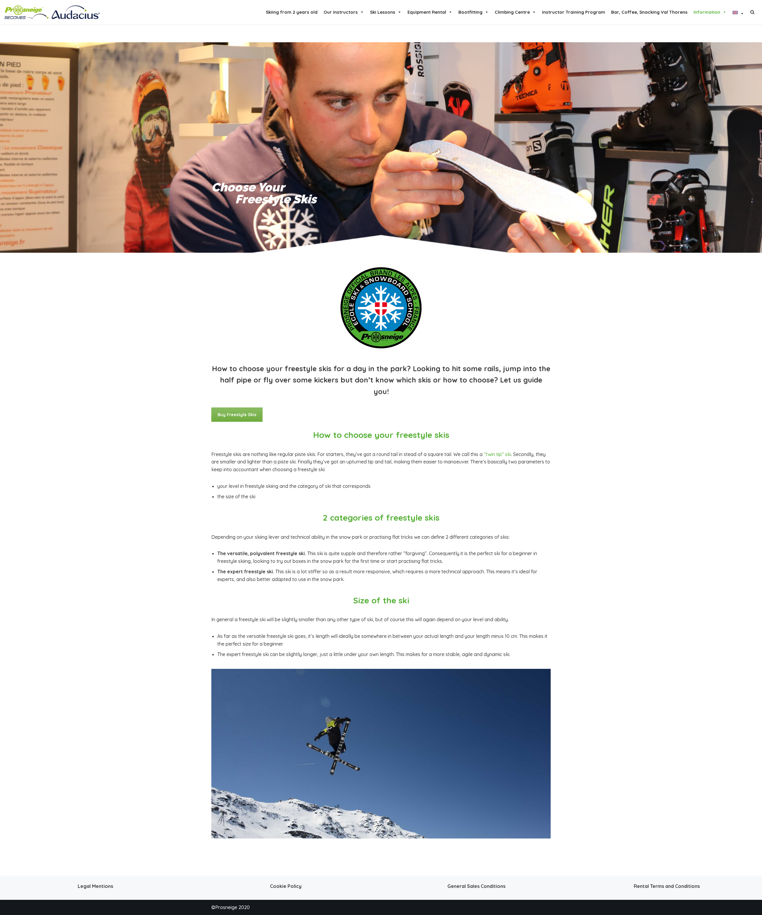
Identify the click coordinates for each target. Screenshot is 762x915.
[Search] (752, 12)
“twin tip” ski (497, 454)
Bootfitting (470, 12)
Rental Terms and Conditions (667, 886)
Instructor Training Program (573, 12)
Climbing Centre (512, 12)
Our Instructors (341, 12)
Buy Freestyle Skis (237, 414)
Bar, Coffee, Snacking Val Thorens (649, 12)
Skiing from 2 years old (292, 12)
